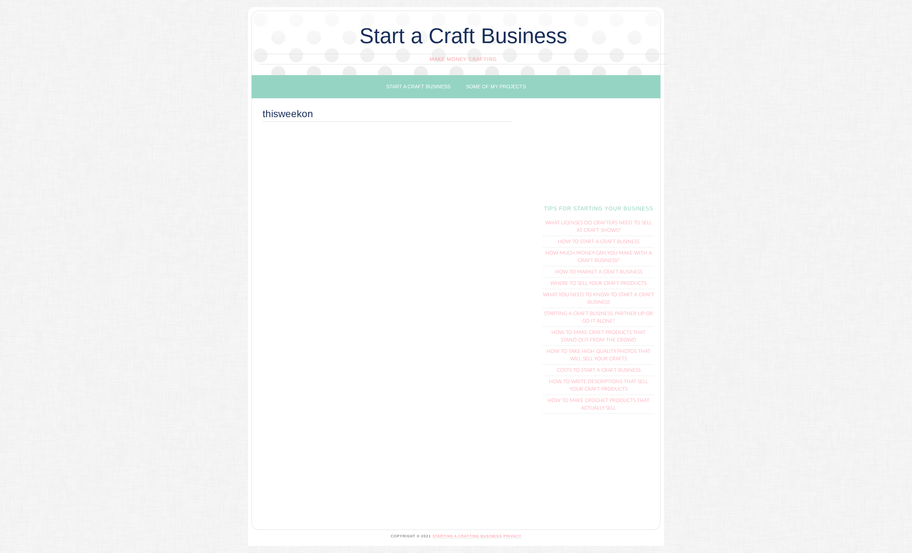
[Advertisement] (387, 181)
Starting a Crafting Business (467, 536)
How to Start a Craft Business (598, 241)
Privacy (512, 536)
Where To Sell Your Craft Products (598, 283)
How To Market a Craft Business (598, 272)
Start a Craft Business (463, 36)
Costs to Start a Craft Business (599, 370)
